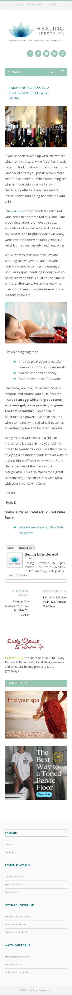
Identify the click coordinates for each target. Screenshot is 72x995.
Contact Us (10, 852)
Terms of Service (13, 884)
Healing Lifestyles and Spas (41, 556)
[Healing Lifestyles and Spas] (15, 566)
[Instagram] (62, 53)
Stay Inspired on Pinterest (18, 956)
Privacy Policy (12, 892)
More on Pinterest (14, 964)
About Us (10, 844)
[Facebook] (30, 53)
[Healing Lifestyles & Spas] (36, 31)
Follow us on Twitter (15, 924)
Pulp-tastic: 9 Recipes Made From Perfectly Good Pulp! (54, 602)
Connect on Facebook (16, 932)
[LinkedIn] (54, 53)
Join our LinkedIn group (17, 916)
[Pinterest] (46, 53)
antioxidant (18, 211)
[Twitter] (38, 53)
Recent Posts (25, 547)
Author (10, 547)
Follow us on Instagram (17, 972)
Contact (52, 4)
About (19, 4)
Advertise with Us (35, 4)
